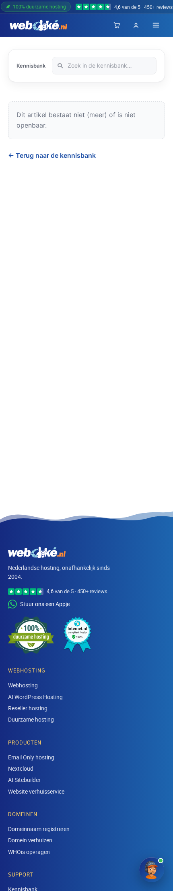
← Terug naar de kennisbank (52, 155)
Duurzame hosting (31, 719)
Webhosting (23, 685)
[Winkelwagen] (117, 25)
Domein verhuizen (30, 840)
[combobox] (104, 65)
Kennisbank (30, 65)
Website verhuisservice (36, 791)
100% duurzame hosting (39, 6)
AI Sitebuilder (24, 780)
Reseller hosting (27, 708)
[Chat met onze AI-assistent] (151, 869)
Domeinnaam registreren (39, 829)
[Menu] (155, 25)
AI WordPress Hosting (35, 697)
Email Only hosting (31, 757)
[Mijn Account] (136, 25)
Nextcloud (20, 768)
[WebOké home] (38, 25)
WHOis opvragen (29, 852)
